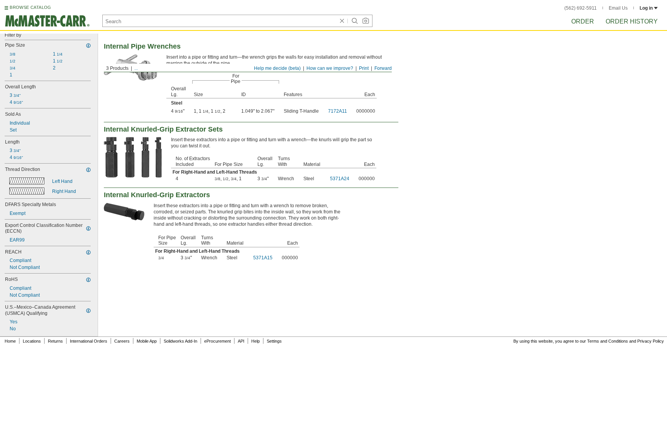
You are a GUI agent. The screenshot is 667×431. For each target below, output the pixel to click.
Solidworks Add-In (180, 341)
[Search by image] (365, 21)
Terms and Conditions (607, 341)
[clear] (342, 21)
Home (10, 341)
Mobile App (147, 341)
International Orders (88, 341)
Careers (122, 341)
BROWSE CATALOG (30, 7)
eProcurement (217, 341)
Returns (55, 341)
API (241, 341)
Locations (32, 341)
